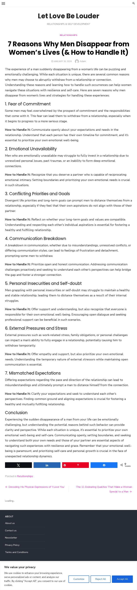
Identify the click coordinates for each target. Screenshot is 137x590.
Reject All (100, 579)
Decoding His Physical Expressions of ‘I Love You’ (37, 487)
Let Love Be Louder (68, 16)
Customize (78, 579)
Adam (83, 61)
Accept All (122, 579)
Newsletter (11, 537)
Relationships (68, 35)
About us (10, 523)
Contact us (11, 530)
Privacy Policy (12, 545)
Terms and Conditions (16, 552)
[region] (68, 576)
